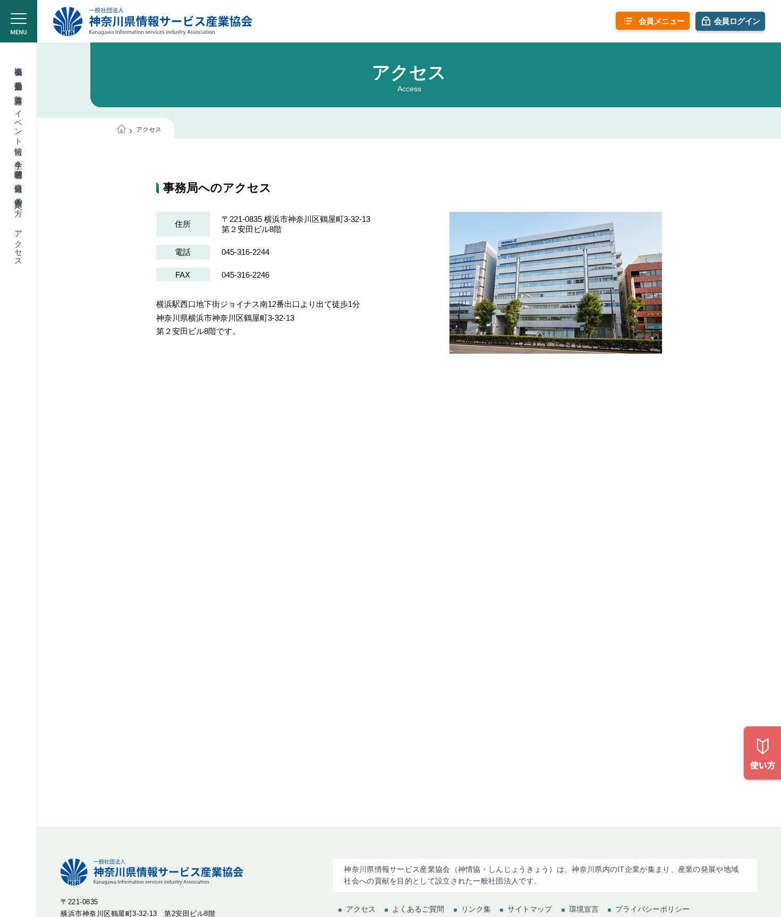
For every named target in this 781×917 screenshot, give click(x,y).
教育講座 (18, 90)
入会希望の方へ (18, 202)
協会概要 (18, 61)
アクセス (18, 243)
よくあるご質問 (418, 909)
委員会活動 (18, 76)
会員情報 (18, 178)
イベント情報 (18, 123)
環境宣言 (584, 909)
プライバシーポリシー (652, 909)
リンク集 (476, 909)
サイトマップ (529, 909)
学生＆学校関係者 (18, 160)
